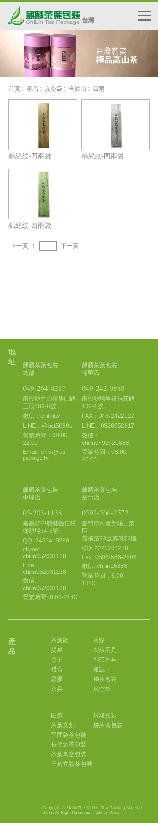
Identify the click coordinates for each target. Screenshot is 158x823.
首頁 (14, 88)
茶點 (99, 640)
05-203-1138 (42, 512)
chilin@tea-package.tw (45, 455)
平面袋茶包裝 (68, 734)
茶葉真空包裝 (68, 754)
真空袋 (53, 88)
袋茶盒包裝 (108, 725)
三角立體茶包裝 (71, 763)
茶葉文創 (63, 725)
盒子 (57, 659)
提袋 (57, 649)
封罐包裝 (105, 715)
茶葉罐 (60, 640)
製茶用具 (105, 649)
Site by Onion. (108, 812)
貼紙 (57, 715)
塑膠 (57, 679)
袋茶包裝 (105, 679)
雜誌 (99, 669)
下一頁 (69, 246)
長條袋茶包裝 (68, 744)
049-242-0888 (103, 388)
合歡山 (77, 88)
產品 (32, 88)
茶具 (57, 688)
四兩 (98, 88)
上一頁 (19, 246)
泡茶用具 (105, 659)
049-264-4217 (44, 388)
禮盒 (57, 669)
